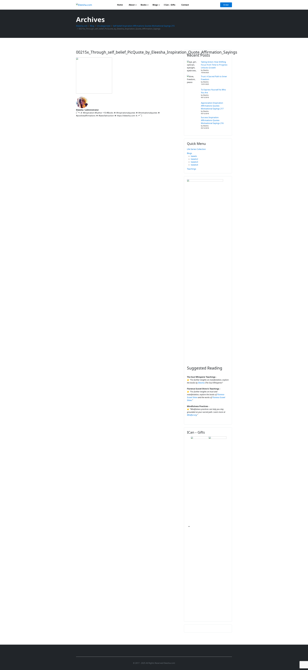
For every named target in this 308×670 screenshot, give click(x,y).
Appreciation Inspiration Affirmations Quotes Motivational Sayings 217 (212, 106)
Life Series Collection (196, 149)
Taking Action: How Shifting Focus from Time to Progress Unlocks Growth (214, 65)
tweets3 (194, 162)
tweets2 (194, 159)
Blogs (189, 153)
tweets (194, 156)
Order (226, 4)
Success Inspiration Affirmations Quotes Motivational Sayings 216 (212, 120)
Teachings (191, 169)
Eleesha (201, 382)
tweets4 (194, 164)
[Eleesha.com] (84, 5)
